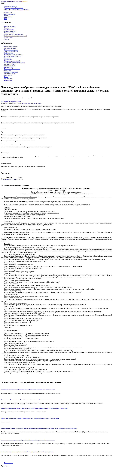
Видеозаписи (8, 80)
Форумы (6, 39)
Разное (6, 77)
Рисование (7, 70)
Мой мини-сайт (9, 29)
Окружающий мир (9, 65)
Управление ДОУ (9, 73)
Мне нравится (8, 463)
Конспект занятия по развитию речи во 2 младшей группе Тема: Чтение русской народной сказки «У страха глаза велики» (28, 389)
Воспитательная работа (11, 50)
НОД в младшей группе (10, 179)
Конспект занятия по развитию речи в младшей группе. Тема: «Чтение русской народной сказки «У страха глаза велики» (28, 440)
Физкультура (8, 75)
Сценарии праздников (11, 72)
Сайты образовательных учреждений (15, 36)
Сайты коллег (8, 37)
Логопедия (7, 58)
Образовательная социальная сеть (14, 1)
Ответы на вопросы (10, 31)
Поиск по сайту (9, 33)
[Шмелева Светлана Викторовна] (11, 101)
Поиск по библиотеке (10, 46)
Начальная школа (9, 14)
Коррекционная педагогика (12, 56)
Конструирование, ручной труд (13, 54)
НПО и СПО (8, 17)
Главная (6, 28)
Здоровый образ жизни (11, 51)
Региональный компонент (12, 69)
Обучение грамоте (9, 64)
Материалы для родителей (12, 61)
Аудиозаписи (8, 78)
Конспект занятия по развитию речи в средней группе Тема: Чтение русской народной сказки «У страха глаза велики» (27, 451)
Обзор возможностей (10, 6)
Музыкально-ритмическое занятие (14, 62)
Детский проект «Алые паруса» (13, 8)
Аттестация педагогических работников (16, 9)
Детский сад (8, 12)
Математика (8, 59)
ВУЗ (5, 19)
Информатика (8, 53)
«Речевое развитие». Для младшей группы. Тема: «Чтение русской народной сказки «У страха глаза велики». (25, 399)
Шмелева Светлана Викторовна (31, 103)
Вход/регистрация (9, 26)
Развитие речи (8, 67)
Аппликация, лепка (10, 48)
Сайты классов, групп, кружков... (14, 34)
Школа (6, 15)
